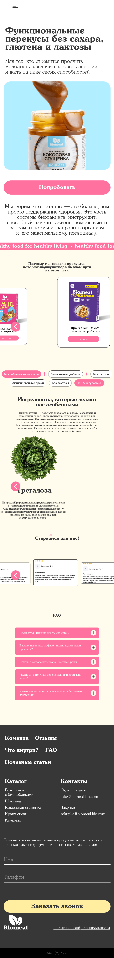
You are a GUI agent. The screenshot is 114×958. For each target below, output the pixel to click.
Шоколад (13, 801)
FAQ (51, 750)
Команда (17, 738)
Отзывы (46, 738)
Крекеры (13, 820)
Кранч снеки (16, 814)
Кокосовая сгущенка (23, 807)
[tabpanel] (57, 608)
